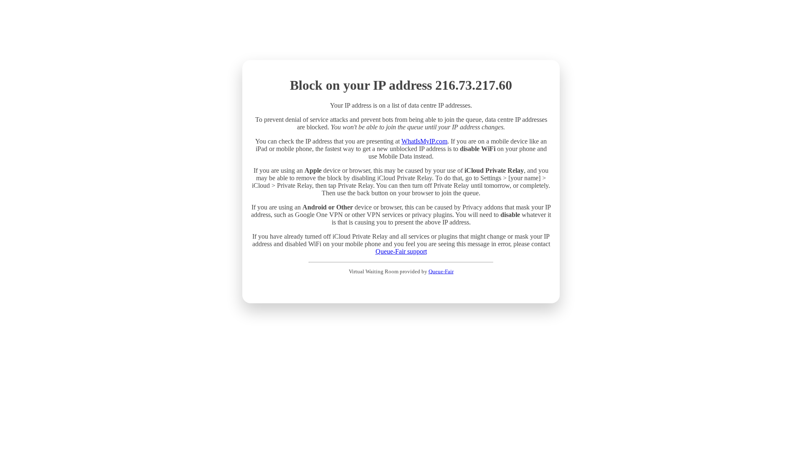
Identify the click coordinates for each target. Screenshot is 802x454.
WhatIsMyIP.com (424, 141)
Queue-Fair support (401, 251)
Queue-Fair (441, 271)
